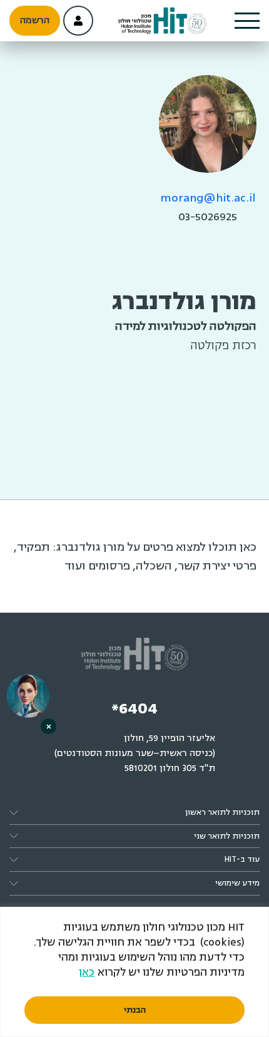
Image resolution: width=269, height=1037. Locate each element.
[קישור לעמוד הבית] (162, 21)
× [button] (48, 726)
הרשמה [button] (34, 20)
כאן (86, 972)
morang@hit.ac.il (208, 198)
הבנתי (135, 1010)
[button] (247, 21)
